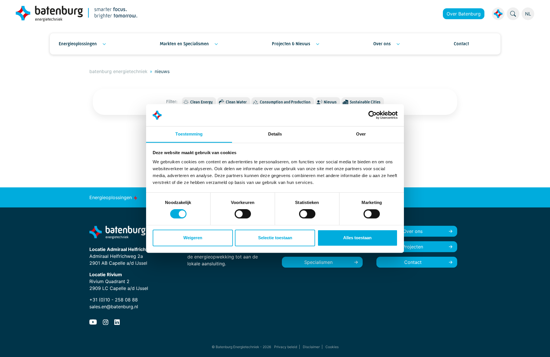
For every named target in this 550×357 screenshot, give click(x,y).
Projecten (412, 247)
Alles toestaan (357, 237)
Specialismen (318, 262)
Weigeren (192, 237)
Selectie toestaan (275, 237)
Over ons (382, 43)
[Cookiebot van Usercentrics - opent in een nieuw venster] (372, 115)
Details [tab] (275, 134)
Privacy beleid (285, 347)
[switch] (243, 214)
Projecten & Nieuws (291, 43)
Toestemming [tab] (189, 134)
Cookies (332, 347)
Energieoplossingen (78, 43)
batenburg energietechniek (118, 71)
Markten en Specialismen (184, 43)
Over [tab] (361, 134)
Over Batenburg (464, 14)
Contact (461, 43)
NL (528, 14)
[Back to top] (538, 345)
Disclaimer (311, 347)
